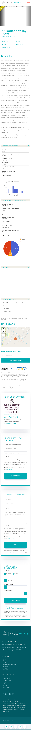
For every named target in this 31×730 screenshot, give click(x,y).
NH (12, 386)
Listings (8, 386)
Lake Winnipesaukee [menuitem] (9, 664)
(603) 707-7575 (11, 642)
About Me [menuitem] (5, 687)
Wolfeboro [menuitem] (5, 669)
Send (15, 545)
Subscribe (15, 476)
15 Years (16, 573)
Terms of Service (20, 552)
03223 (28, 386)
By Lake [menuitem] (5, 660)
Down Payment (8, 584)
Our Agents (13, 423)
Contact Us (7, 423)
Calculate (15, 600)
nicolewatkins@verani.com (15, 644)
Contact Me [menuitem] (6, 678)
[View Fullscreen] (3, 335)
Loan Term (7, 570)
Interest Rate (8, 590)
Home (3, 386)
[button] (2, 16)
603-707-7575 (11, 416)
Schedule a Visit (21, 494)
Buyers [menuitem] (4, 683)
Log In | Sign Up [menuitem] (7, 680)
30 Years (8, 573)
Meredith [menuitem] (5, 667)
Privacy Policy (10, 469)
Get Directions (15, 360)
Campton (22, 386)
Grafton (17, 386)
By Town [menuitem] (5, 662)
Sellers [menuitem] (4, 685)
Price (5, 578)
